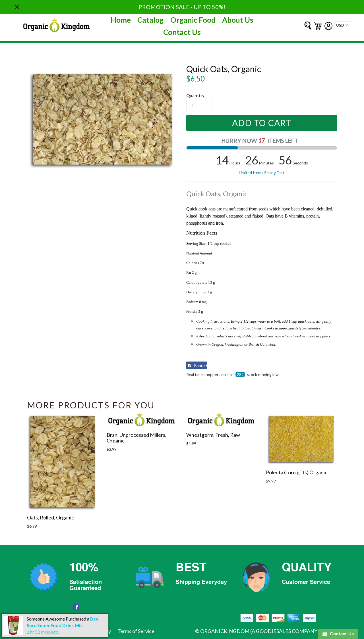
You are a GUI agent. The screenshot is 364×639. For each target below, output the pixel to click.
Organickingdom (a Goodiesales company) (259, 631)
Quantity (195, 95)
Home (121, 19)
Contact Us (182, 32)
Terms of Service (135, 631)
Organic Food (193, 19)
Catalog (150, 19)
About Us (237, 19)
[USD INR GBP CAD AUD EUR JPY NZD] (342, 25)
